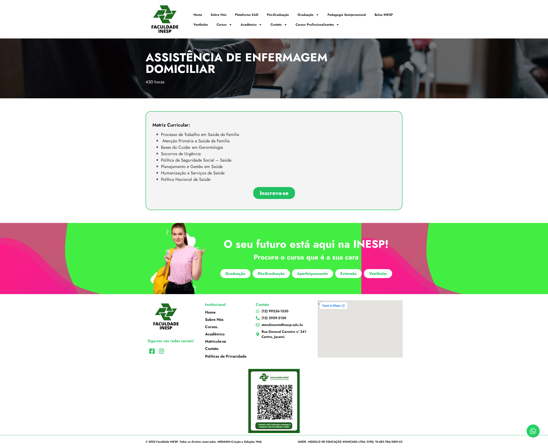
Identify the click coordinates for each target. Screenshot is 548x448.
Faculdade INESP (167, 442)
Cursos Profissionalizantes (315, 24)
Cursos (222, 24)
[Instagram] (161, 351)
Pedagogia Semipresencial (347, 14)
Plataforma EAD (246, 14)
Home (198, 14)
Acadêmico (249, 24)
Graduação (306, 14)
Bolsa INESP (384, 14)
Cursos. (211, 327)
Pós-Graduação (278, 14)
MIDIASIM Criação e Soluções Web (239, 442)
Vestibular (201, 24)
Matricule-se (215, 341)
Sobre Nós (218, 14)
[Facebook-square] (152, 351)
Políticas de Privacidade (225, 356)
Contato (276, 24)
